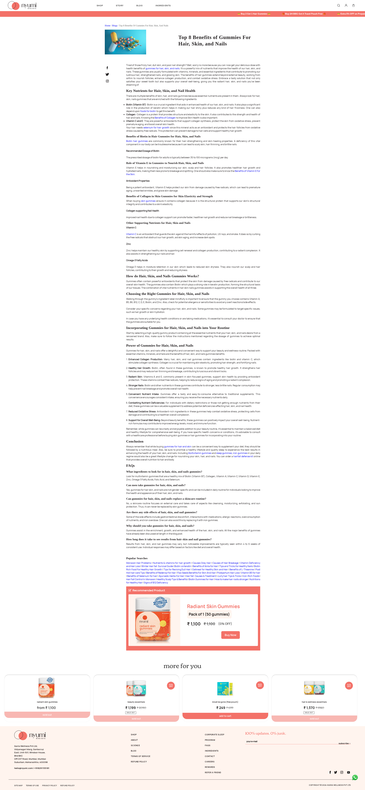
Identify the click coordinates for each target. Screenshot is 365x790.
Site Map (18, 785)
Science (135, 745)
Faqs (207, 745)
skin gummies (148, 200)
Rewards (210, 767)
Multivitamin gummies (199, 453)
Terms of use (32, 785)
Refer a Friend (213, 772)
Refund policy (139, 761)
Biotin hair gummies (137, 141)
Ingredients (212, 751)
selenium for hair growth (156, 127)
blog (133, 751)
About (134, 740)
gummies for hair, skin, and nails (163, 68)
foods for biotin (148, 111)
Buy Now (230, 635)
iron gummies (240, 453)
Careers (210, 761)
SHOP (133, 734)
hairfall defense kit (243, 456)
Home (108, 25)
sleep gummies (224, 453)
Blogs (115, 25)
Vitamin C (131, 234)
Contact (210, 756)
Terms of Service (140, 756)
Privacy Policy (49, 785)
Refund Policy (67, 785)
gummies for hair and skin (177, 446)
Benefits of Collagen (165, 117)
